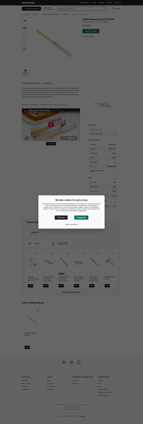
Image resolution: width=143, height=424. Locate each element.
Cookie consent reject (71, 224)
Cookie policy (82, 210)
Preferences (61, 217)
